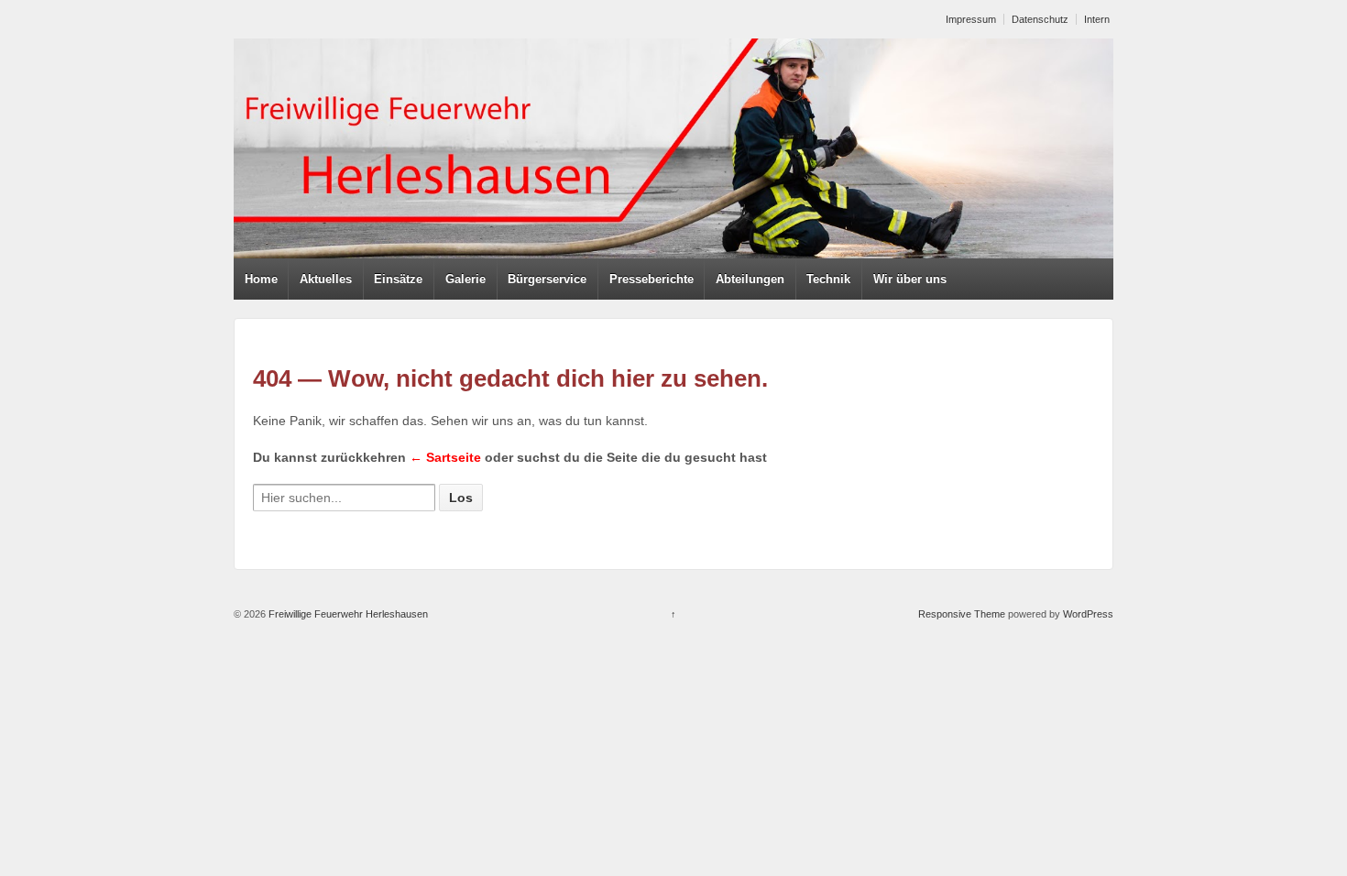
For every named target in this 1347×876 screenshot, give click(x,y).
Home (261, 279)
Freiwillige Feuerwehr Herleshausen (347, 613)
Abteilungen (750, 279)
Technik (828, 279)
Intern (1097, 19)
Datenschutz (1040, 19)
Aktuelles (326, 279)
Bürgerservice (547, 279)
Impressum (971, 19)
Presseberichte (651, 279)
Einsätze (398, 279)
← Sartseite (445, 457)
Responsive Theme (961, 613)
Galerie (465, 279)
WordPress (1088, 613)
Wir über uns (910, 279)
